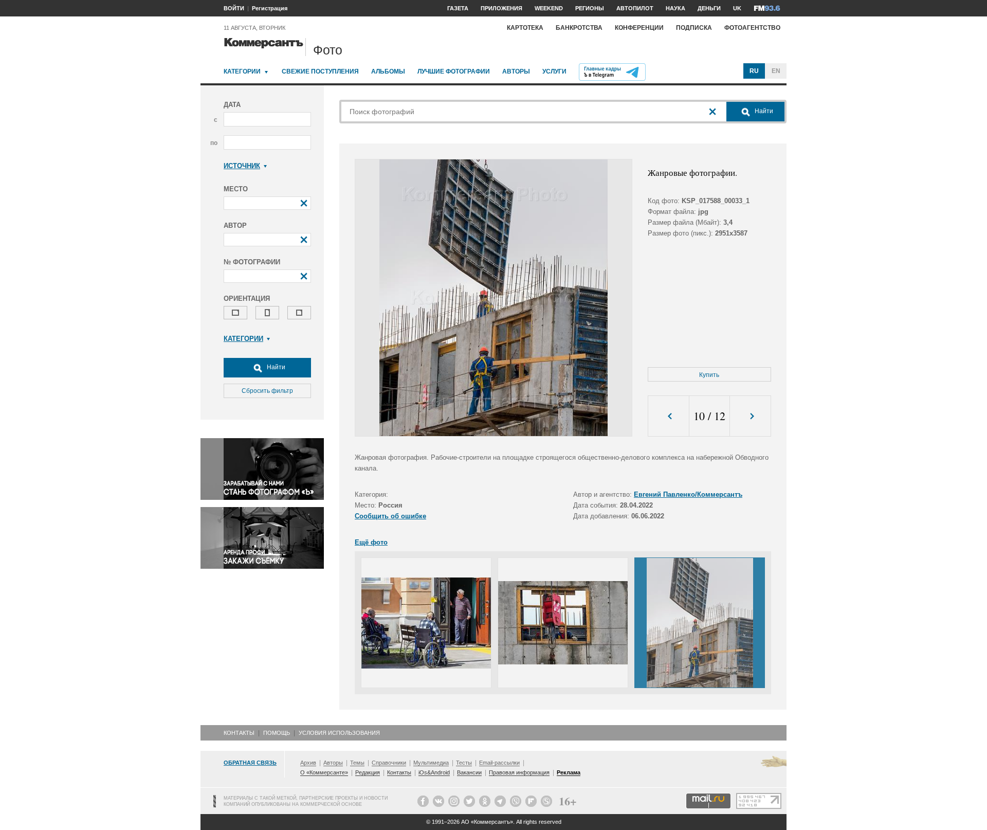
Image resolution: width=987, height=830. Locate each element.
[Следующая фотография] (750, 416)
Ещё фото (371, 542)
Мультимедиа (431, 763)
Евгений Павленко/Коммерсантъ (688, 494)
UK (737, 8)
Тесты (464, 763)
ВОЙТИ (234, 8)
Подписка (694, 27)
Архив (308, 763)
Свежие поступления (320, 71)
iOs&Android (434, 772)
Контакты (239, 733)
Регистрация (269, 8)
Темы (357, 763)
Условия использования (339, 733)
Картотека (525, 27)
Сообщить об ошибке (390, 516)
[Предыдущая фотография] (668, 416)
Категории (242, 71)
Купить (709, 374)
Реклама (568, 772)
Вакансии (469, 772)
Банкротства (579, 27)
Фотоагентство (752, 27)
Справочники (389, 763)
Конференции (639, 27)
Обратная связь (250, 763)
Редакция (367, 772)
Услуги (554, 71)
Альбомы (388, 71)
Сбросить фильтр (267, 390)
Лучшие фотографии (453, 71)
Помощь (276, 733)
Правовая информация (519, 772)
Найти (275, 367)
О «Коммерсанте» (324, 772)
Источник (242, 166)
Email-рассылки (499, 763)
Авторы (516, 71)
